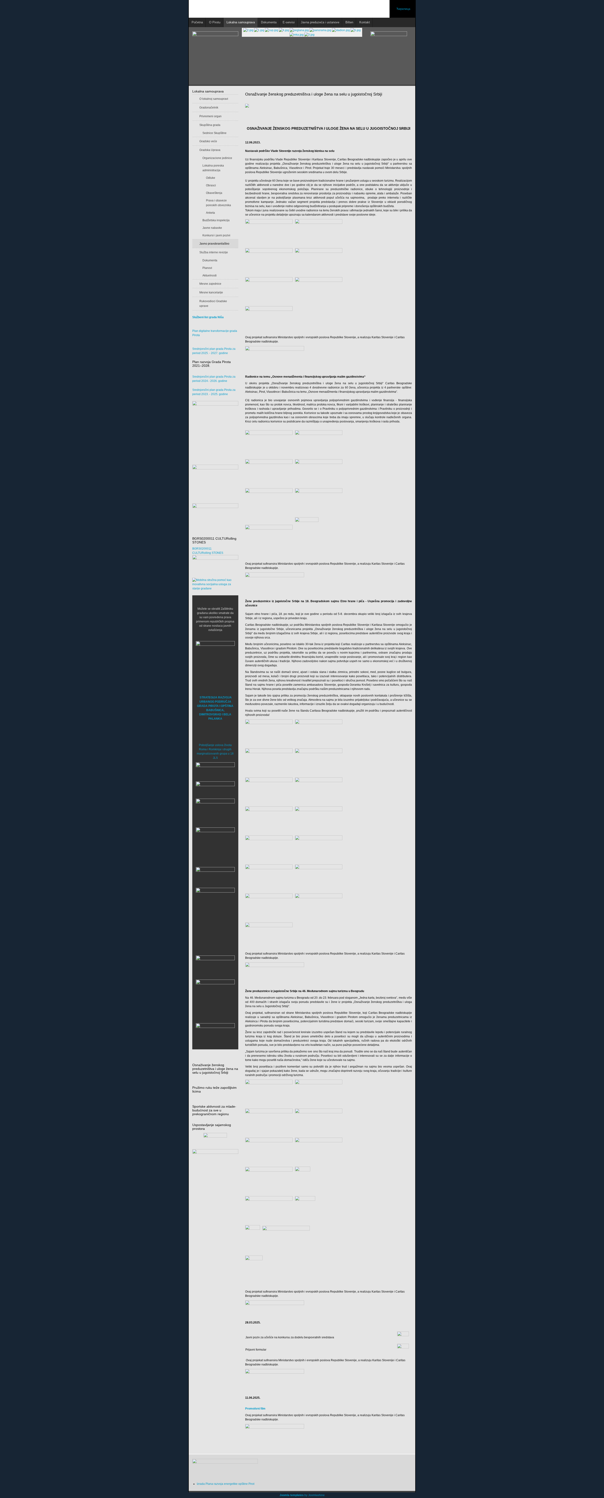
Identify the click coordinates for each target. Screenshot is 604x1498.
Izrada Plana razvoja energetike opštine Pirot (225, 1483)
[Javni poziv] (403, 1337)
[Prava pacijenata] (215, 966)
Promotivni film (255, 1408)
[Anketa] (215, 1164)
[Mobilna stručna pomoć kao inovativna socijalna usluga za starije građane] (215, 584)
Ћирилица (403, 9)
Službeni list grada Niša (208, 317)
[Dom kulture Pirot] (215, 811)
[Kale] (215, 999)
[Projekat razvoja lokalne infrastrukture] (215, 430)
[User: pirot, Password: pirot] (215, 770)
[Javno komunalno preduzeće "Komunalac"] (215, 907)
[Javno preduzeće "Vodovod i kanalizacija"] (215, 876)
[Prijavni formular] (403, 1349)
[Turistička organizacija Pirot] (215, 842)
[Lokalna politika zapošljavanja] (215, 477)
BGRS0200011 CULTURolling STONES (207, 551)
